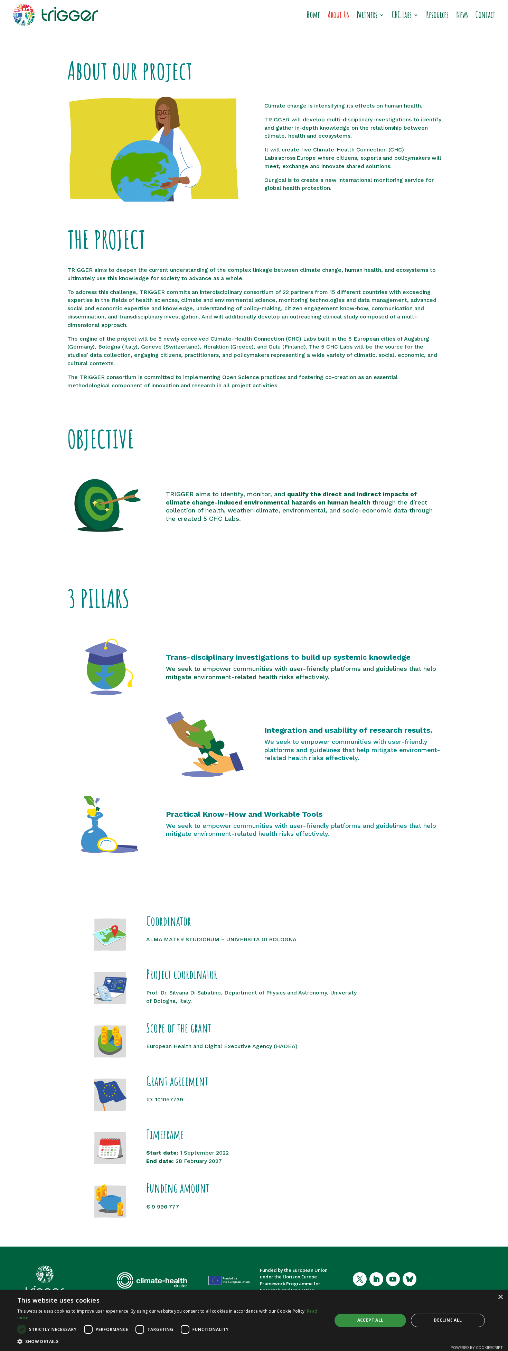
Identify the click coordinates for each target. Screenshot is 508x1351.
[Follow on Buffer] (409, 1279)
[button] (170, 1342)
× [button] (500, 1297)
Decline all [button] (448, 1320)
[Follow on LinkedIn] (376, 1279)
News (462, 14)
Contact (485, 14)
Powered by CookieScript (477, 1347)
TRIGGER (277, 119)
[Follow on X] (360, 1279)
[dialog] (254, 1320)
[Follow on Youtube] (393, 1279)
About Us (338, 14)
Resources (437, 14)
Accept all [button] (370, 1320)
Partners (367, 14)
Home (313, 14)
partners (302, 292)
